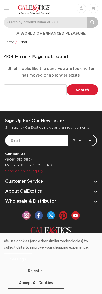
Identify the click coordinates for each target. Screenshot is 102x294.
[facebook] (39, 215)
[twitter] (51, 215)
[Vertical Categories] (6, 7)
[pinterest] (63, 215)
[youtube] (75, 215)
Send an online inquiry (24, 171)
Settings (18, 259)
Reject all (36, 271)
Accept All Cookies (36, 283)
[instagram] (26, 215)
